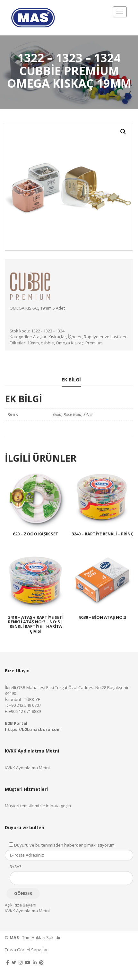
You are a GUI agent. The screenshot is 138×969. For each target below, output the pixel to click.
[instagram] (20, 962)
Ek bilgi (71, 379)
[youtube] (27, 962)
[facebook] (7, 962)
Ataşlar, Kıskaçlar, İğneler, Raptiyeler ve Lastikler (80, 337)
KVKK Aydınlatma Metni (27, 768)
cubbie (47, 343)
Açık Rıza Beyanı (20, 905)
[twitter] (13, 962)
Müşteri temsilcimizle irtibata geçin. (38, 806)
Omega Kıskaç (69, 343)
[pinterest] (41, 962)
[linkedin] (34, 962)
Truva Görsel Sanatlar (26, 950)
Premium (94, 343)
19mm (33, 343)
